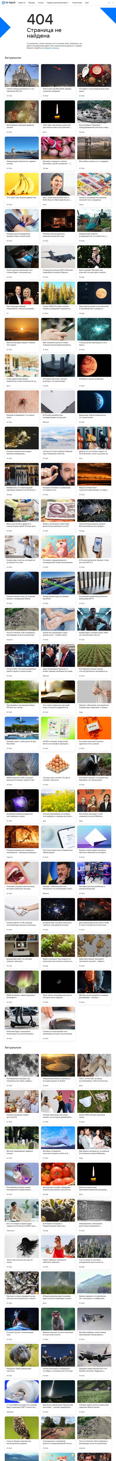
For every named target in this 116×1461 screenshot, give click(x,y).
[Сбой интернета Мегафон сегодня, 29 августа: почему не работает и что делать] (22, 1169)
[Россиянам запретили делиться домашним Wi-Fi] (94, 589)
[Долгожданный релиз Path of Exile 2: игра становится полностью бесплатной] (94, 915)
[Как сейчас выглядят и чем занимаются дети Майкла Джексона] (94, 806)
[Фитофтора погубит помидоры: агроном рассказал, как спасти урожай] (58, 1361)
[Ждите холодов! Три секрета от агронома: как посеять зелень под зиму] (58, 951)
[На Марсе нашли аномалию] (94, 371)
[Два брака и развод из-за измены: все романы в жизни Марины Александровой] (94, 1325)
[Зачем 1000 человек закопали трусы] (94, 1288)
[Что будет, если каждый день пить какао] (94, 81)
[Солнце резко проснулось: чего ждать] (94, 335)
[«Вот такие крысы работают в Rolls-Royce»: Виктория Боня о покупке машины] (58, 190)
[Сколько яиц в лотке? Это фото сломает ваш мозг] (58, 770)
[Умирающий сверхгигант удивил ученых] (22, 154)
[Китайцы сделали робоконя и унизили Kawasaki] (94, 879)
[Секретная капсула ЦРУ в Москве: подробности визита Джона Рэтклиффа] (58, 262)
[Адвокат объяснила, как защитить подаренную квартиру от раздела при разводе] (94, 697)
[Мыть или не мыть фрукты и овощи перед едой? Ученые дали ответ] (22, 516)
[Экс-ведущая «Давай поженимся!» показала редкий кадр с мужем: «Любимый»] (22, 299)
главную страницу (51, 48)
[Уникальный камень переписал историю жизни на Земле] (58, 1252)
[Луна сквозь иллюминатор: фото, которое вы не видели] (58, 988)
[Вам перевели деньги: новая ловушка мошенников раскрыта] (58, 335)
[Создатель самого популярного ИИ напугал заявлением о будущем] (22, 1133)
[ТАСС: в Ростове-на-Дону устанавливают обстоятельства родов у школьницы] (94, 1252)
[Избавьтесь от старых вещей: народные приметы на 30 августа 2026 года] (22, 480)
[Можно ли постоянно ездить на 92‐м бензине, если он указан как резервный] (94, 444)
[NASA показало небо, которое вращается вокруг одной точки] (22, 770)
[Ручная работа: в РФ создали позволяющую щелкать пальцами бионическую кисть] (22, 915)
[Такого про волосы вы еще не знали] (22, 1433)
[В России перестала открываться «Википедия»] (58, 842)
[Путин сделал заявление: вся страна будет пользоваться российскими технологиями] (22, 262)
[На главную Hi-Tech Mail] (10, 2)
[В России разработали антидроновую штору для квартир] (58, 407)
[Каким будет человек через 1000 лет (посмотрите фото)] (94, 625)
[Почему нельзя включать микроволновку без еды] (58, 226)
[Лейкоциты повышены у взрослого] (58, 1205)
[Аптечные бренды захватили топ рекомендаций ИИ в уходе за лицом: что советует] (22, 1060)
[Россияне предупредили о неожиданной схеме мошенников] (58, 552)
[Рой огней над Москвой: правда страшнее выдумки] (58, 81)
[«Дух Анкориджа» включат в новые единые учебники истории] (58, 661)
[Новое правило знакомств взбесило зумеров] (58, 1433)
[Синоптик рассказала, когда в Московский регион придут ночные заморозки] (94, 516)
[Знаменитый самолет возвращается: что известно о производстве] (94, 226)
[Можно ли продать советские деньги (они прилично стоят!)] (58, 516)
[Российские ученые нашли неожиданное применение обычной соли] (22, 1361)
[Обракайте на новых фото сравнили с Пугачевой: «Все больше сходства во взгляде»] (94, 1024)
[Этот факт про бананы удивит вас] (22, 190)
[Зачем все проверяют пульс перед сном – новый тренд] (58, 625)
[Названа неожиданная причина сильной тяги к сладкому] (94, 190)
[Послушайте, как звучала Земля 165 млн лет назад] (22, 697)
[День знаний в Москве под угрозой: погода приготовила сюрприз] (94, 262)
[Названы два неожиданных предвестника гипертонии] (22, 226)
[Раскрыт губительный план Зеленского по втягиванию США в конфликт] (58, 879)
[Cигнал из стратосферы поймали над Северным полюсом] (58, 444)
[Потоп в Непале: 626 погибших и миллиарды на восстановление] (22, 625)
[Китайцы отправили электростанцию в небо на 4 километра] (58, 1325)
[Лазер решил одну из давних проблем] (58, 589)
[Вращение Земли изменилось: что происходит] (94, 407)
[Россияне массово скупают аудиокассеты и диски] (94, 734)
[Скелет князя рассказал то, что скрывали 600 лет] (22, 81)
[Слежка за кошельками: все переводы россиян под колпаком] (58, 1024)
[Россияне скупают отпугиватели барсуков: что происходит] (94, 770)
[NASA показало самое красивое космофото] (22, 988)
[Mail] (3, 2)
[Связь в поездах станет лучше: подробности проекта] (22, 1096)
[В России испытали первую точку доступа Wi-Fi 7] (94, 552)
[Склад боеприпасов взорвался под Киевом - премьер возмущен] (22, 842)
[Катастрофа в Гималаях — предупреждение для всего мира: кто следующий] (94, 117)
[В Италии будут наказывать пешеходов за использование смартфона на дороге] (22, 1024)
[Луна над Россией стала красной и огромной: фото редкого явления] (94, 299)
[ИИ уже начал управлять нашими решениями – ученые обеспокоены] (94, 988)
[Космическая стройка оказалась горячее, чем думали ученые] (58, 915)
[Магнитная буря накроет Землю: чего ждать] (22, 335)
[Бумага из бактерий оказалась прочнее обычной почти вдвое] (94, 842)
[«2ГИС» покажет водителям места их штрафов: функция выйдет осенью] (58, 734)
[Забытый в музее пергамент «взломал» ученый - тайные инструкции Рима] (94, 951)
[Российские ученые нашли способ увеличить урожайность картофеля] (94, 661)
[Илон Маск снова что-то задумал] (94, 154)
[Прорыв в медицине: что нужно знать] (22, 407)
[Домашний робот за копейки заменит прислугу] (22, 951)
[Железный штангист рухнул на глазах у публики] (22, 1205)
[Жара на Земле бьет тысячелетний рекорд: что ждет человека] (94, 480)
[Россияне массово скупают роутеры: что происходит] (58, 371)
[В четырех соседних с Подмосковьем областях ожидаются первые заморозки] (58, 1397)
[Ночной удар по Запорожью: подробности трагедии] (58, 1060)
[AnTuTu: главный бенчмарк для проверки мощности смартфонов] (58, 1096)
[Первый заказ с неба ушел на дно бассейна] (22, 734)
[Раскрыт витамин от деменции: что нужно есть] (58, 480)
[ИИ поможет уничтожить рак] (58, 1169)
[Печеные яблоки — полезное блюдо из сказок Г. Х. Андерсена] (94, 1169)
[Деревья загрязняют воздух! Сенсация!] (94, 1133)
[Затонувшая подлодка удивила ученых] (22, 117)
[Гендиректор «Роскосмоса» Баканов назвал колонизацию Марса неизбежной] (94, 1060)
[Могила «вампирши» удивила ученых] (22, 1325)
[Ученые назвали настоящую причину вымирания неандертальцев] (22, 444)
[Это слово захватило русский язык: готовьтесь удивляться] (58, 697)
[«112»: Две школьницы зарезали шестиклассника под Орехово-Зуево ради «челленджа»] (58, 117)
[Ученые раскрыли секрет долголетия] (22, 1288)
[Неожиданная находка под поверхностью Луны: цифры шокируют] (22, 1252)
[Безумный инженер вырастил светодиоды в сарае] (22, 806)
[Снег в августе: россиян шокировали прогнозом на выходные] (94, 1433)
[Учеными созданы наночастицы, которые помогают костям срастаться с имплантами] (22, 879)
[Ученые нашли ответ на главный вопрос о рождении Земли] (22, 589)
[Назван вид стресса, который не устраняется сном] (22, 552)
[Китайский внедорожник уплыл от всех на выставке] (94, 1096)
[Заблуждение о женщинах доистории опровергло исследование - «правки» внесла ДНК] (94, 1397)
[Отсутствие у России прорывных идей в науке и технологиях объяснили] (22, 661)
